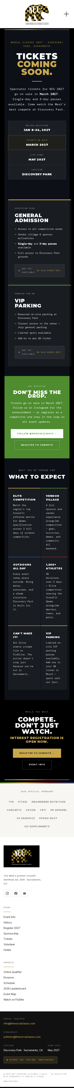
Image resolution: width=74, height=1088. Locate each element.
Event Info (37, 764)
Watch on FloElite (14, 999)
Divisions (9, 977)
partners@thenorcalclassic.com (22, 1036)
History (8, 922)
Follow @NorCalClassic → (37, 433)
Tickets (8, 938)
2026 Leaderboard (15, 988)
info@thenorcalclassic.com (19, 1023)
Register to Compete (37, 445)
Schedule (9, 983)
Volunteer (9, 944)
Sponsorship (11, 933)
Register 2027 (12, 927)
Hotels (7, 949)
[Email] (24, 893)
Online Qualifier (13, 971)
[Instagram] (7, 893)
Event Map (10, 994)
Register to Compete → (36, 753)
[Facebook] (15, 893)
